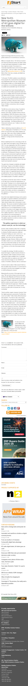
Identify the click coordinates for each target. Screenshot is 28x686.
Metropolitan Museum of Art (15, 71)
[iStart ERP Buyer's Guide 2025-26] (14, 447)
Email (9, 35)
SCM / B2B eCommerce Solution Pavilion (12, 662)
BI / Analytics (5, 622)
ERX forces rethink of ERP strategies (11, 573)
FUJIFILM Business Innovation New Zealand (13, 641)
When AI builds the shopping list (10, 577)
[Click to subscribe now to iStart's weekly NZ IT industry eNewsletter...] (14, 412)
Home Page (4, 11)
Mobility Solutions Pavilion (8, 665)
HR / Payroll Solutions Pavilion (9, 660)
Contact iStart (5, 674)
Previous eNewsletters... (22, 415)
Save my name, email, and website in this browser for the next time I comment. (11, 381)
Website (3, 373)
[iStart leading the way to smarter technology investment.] (14, 3)
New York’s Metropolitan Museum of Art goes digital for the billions (13, 13)
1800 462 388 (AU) (6, 681)
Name (2, 362)
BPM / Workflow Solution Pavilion (10, 628)
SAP (3, 619)
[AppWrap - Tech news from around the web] (14, 513)
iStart (3, 657)
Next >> (17, 501)
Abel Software (5, 612)
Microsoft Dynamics (7, 615)
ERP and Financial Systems (8, 610)
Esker (3, 629)
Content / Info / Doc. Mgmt (8, 633)
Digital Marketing (6, 655)
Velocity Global (5, 621)
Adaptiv (3, 639)
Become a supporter (7, 672)
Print (4, 35)
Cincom (4, 634)
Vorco (3, 653)
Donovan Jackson (6, 29)
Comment (4, 347)
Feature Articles (12, 11)
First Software (5, 614)
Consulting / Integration (8, 638)
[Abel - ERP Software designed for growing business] (13, 459)
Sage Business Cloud (7, 617)
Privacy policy (5, 676)
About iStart (4, 667)
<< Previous (12, 501)
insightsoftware (6, 624)
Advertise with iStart (7, 670)
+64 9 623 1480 (5, 677)
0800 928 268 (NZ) (6, 679)
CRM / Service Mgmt (7, 643)
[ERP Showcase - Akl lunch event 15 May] (14, 427)
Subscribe (4, 669)
